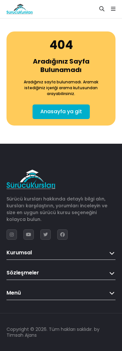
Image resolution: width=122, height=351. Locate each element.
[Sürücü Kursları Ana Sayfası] (20, 9)
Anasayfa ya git (61, 111)
